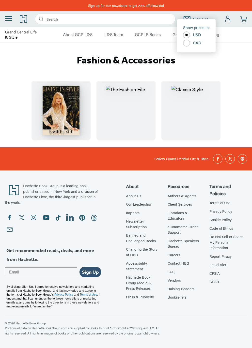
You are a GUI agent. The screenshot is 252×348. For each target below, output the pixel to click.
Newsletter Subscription (136, 223)
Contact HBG (178, 263)
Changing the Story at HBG (141, 251)
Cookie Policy (220, 219)
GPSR (214, 281)
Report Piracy (220, 256)
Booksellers (177, 297)
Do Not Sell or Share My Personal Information (226, 242)
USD (197, 34)
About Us (133, 195)
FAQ (171, 271)
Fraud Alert (218, 264)
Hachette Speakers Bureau (183, 243)
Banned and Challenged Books (141, 237)
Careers (174, 254)
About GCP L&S (78, 34)
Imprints (133, 212)
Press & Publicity (140, 296)
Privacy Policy (220, 211)
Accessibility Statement (136, 265)
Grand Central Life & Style (21, 35)
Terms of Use (220, 202)
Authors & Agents (182, 195)
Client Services (180, 204)
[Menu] (8, 18)
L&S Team (113, 34)
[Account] (228, 19)
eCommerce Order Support (183, 229)
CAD (197, 42)
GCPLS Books (148, 34)
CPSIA (214, 273)
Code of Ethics (221, 228)
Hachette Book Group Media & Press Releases (138, 282)
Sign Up (90, 272)
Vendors (174, 280)
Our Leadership (138, 204)
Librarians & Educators (178, 215)
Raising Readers (181, 288)
